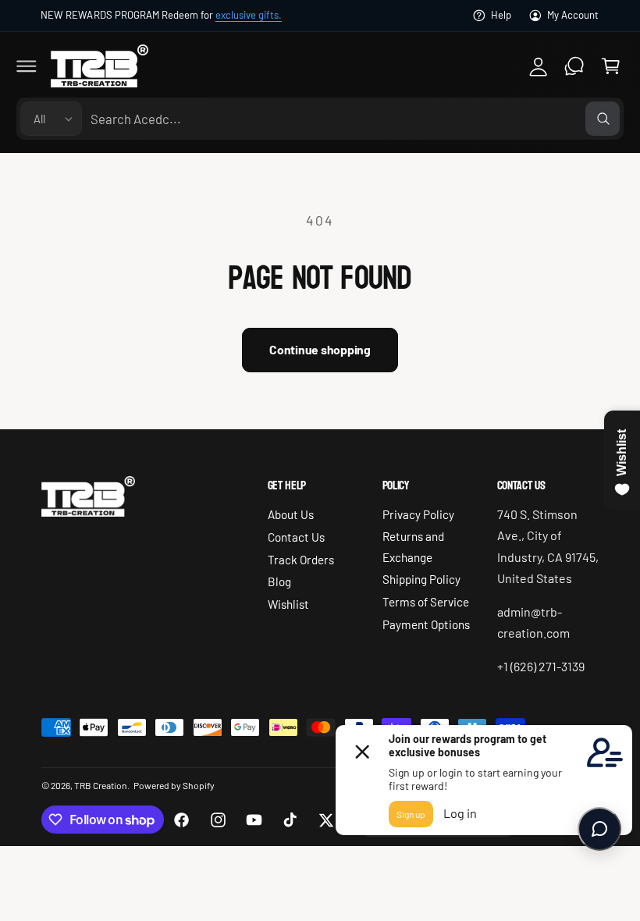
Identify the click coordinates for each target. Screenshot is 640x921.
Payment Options (426, 624)
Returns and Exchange (413, 546)
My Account (573, 15)
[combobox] (355, 119)
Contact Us (296, 537)
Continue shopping (320, 349)
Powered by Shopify (174, 785)
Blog (279, 581)
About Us (291, 514)
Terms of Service (425, 602)
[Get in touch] (574, 66)
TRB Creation (100, 785)
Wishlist (288, 604)
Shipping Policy (421, 579)
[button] (26, 66)
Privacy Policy (418, 514)
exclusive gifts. (248, 15)
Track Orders (301, 560)
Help (501, 15)
